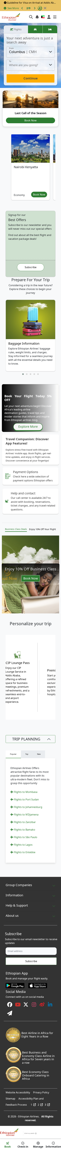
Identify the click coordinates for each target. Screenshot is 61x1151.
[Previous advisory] (22, 8)
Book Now (30, 120)
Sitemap (10, 1098)
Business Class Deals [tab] (16, 529)
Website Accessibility (18, 1092)
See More (13, 8)
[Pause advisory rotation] (40, 8)
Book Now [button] (39, 194)
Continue (30, 78)
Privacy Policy (41, 1092)
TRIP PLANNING (26, 739)
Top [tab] (26, 754)
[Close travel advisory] (45, 8)
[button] (23, 374)
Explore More (28, 426)
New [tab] (39, 754)
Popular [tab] (13, 754)
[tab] (16, 29)
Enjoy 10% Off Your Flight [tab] (42, 529)
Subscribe (30, 267)
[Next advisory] (34, 8)
